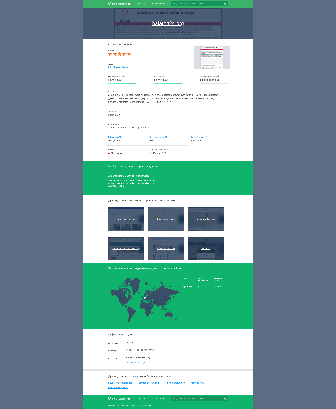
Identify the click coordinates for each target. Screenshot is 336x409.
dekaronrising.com (118, 387)
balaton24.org (168, 23)
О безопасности (157, 4)
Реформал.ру (125, 405)
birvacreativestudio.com (120, 382)
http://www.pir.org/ (135, 362)
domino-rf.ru (197, 382)
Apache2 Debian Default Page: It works (128, 176)
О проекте (140, 4)
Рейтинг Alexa (113, 137)
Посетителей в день (157, 137)
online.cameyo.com (175, 382)
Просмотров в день (198, 137)
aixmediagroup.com (149, 382)
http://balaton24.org (118, 67)
